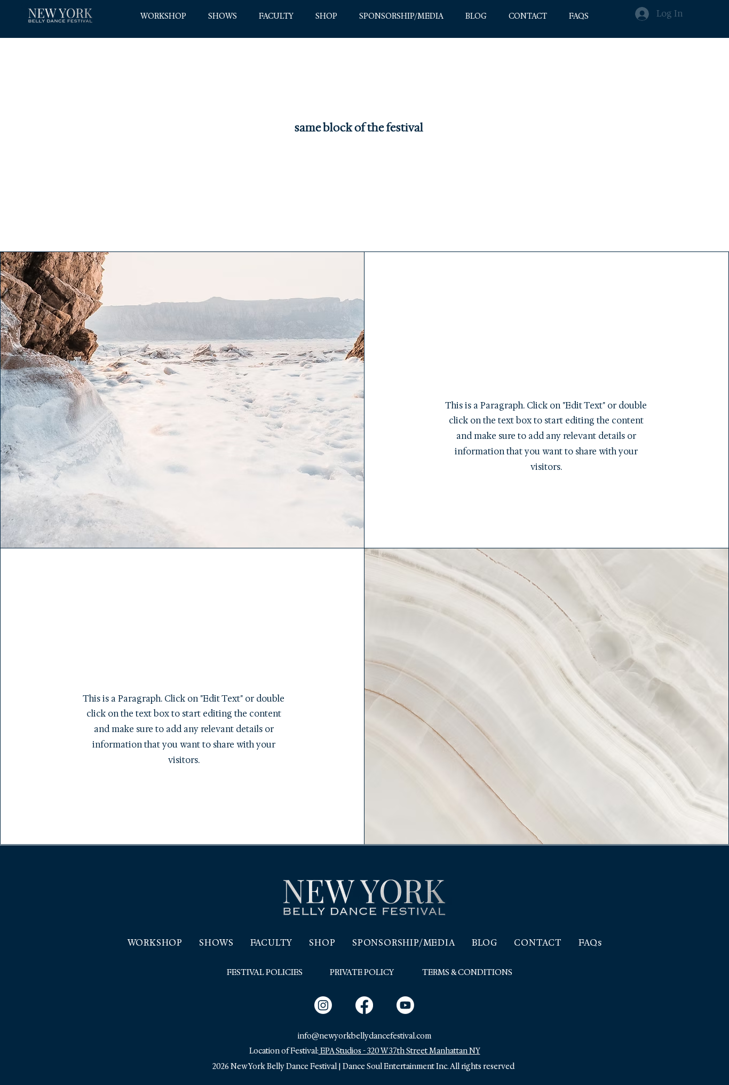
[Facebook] (364, 1005)
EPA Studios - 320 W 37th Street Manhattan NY (399, 1051)
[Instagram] (323, 1005)
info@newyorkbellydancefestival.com (364, 1036)
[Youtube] (405, 1005)
